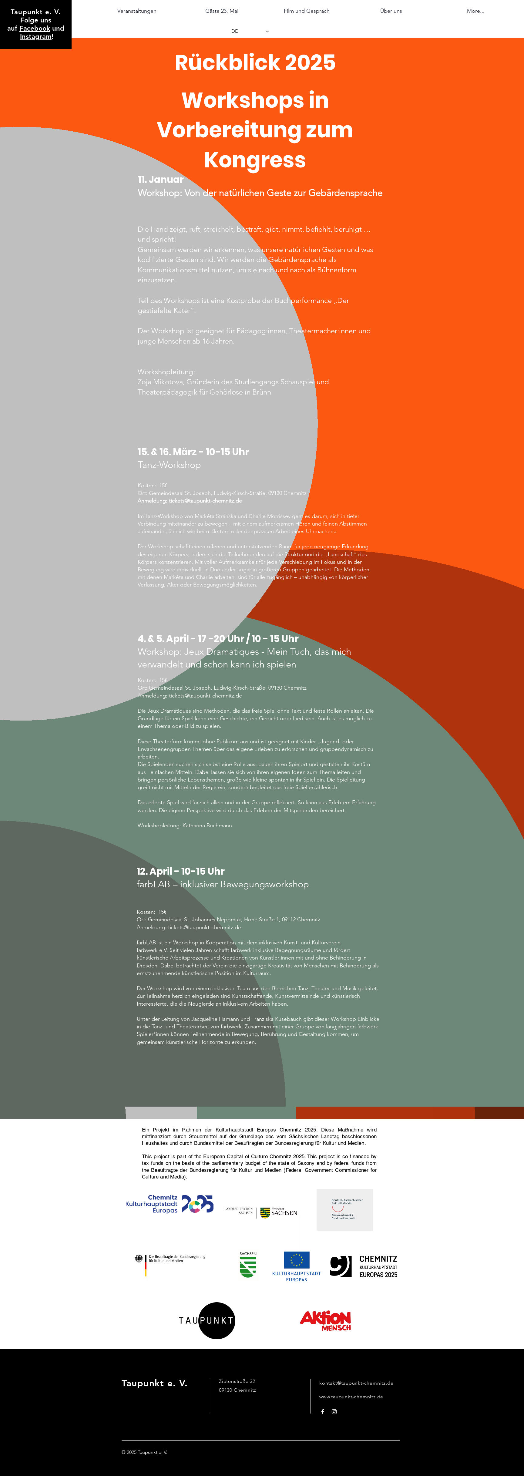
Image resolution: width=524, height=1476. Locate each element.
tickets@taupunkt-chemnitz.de (205, 500)
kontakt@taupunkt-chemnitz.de (356, 1383)
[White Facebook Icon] (322, 1411)
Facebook (34, 28)
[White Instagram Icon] (334, 1411)
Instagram (36, 36)
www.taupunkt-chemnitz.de (351, 1397)
